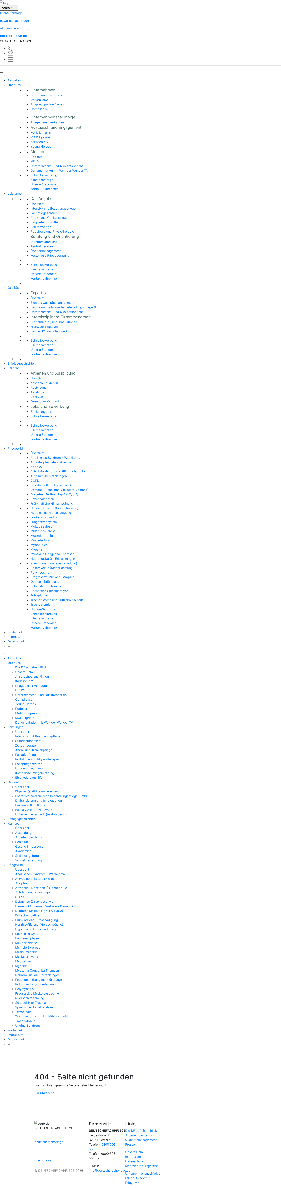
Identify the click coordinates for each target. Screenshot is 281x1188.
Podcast (36, 157)
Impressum (15, 637)
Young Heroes (41, 146)
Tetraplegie (39, 595)
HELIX (35, 161)
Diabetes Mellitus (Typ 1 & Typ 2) (54, 494)
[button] (9, 646)
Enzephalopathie (43, 499)
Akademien (39, 392)
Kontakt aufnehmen (44, 189)
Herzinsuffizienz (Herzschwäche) (54, 508)
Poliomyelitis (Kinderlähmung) (52, 568)
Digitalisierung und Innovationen (54, 322)
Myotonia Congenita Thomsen (52, 554)
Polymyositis (40, 572)
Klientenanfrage (11, 13)
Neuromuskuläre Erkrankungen (53, 559)
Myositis (37, 549)
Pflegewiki (132, 1183)
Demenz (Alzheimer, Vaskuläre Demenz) (59, 490)
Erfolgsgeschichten (22, 363)
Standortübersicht (44, 242)
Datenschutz (17, 641)
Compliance (39, 109)
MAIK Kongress (41, 133)
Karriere (13, 368)
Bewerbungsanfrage (14, 21)
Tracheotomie (40, 604)
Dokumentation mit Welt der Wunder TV (59, 170)
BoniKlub (37, 397)
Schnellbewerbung (44, 175)
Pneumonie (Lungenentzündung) (54, 563)
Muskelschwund (42, 540)
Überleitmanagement (46, 251)
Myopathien (39, 545)
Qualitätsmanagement (141, 1140)
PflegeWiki (15, 448)
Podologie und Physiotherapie (52, 231)
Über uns (14, 85)
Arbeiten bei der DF (45, 383)
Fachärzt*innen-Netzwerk (49, 331)
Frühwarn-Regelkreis (45, 327)
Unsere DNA (39, 100)
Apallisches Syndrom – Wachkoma (55, 457)
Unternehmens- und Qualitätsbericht (57, 166)
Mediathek (15, 632)
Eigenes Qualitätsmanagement (52, 302)
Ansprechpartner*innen (47, 104)
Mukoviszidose (41, 526)
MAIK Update (40, 137)
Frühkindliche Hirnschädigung (52, 503)
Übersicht (38, 204)
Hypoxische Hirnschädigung (51, 513)
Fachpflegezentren (44, 213)
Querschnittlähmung (45, 581)
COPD (35, 480)
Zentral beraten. (42, 246)
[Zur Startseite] (140, 2)
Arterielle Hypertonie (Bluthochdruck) (58, 471)
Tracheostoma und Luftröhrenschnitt (57, 600)
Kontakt (8, 8)
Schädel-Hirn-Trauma (46, 586)
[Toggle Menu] (1, 72)
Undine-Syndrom (43, 609)
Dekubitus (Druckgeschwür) (51, 485)
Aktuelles (14, 80)
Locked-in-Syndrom (45, 517)
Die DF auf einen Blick (46, 95)
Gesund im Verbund (45, 401)
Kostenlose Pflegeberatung (50, 255)
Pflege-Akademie (137, 1178)
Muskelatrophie (42, 536)
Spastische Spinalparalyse (49, 591)
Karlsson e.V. (40, 142)
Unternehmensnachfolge (142, 1173)
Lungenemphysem (44, 522)
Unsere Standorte (43, 184)
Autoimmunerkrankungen (49, 476)
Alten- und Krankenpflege (49, 217)
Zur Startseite (44, 1093)
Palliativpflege (41, 227)
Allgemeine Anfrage (14, 28)
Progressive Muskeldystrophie (52, 577)
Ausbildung (39, 387)
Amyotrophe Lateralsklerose (51, 462)
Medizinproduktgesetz (141, 1166)
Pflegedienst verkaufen (47, 122)
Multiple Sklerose (43, 531)
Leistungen (15, 193)
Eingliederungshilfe (44, 222)
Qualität (13, 288)
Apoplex (37, 467)
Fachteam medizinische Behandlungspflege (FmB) (66, 307)
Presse (130, 1144)
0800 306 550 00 (13, 36)
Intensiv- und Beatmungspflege (53, 208)
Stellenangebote (42, 412)
